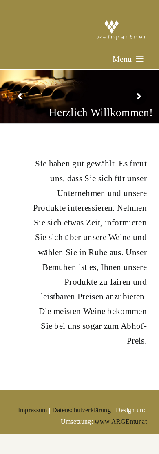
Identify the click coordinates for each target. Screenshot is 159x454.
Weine (119, 237)
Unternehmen (81, 193)
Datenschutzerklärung (81, 410)
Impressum (32, 410)
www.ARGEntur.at (121, 421)
